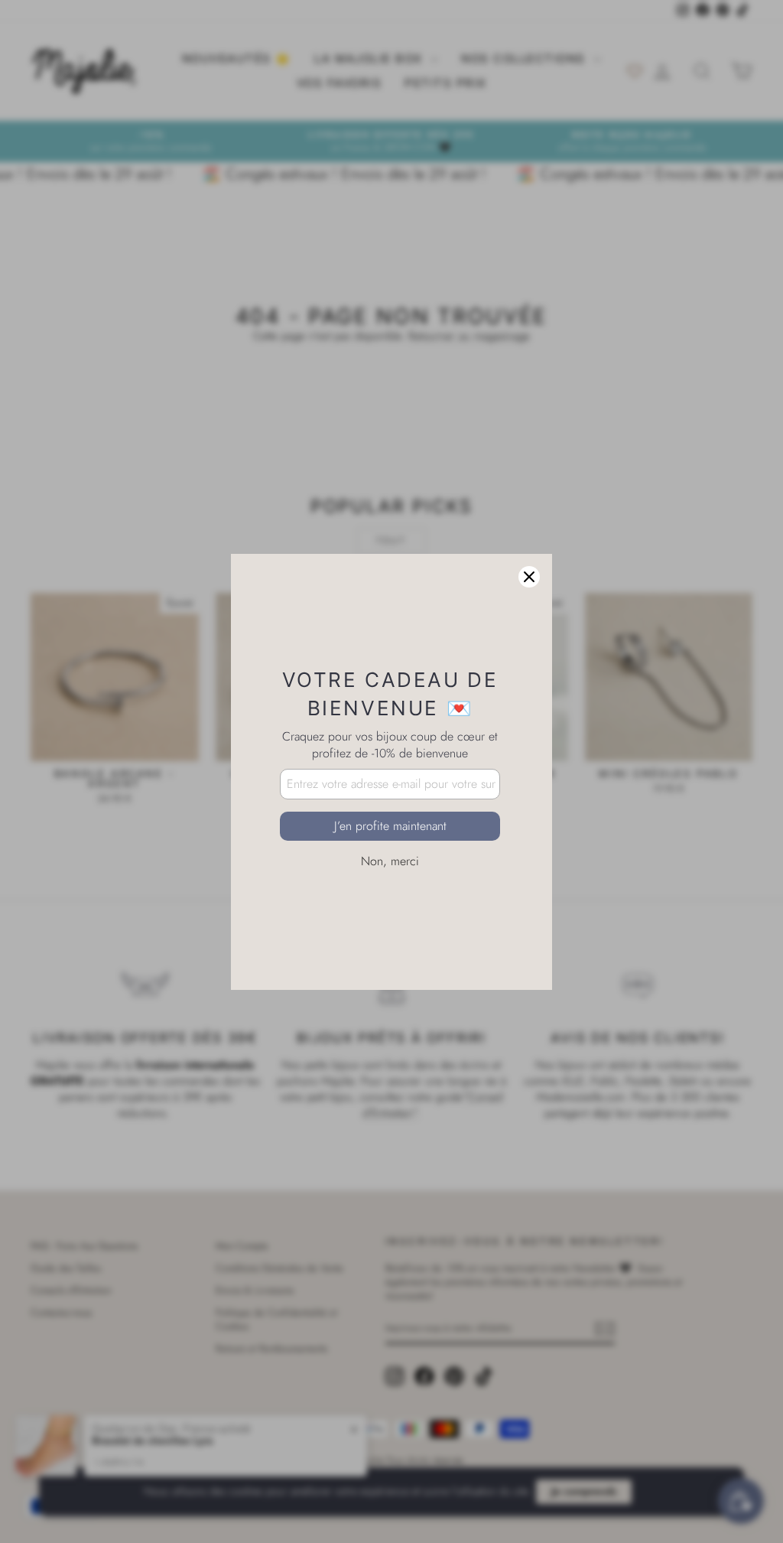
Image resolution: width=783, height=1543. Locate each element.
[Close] (529, 577)
